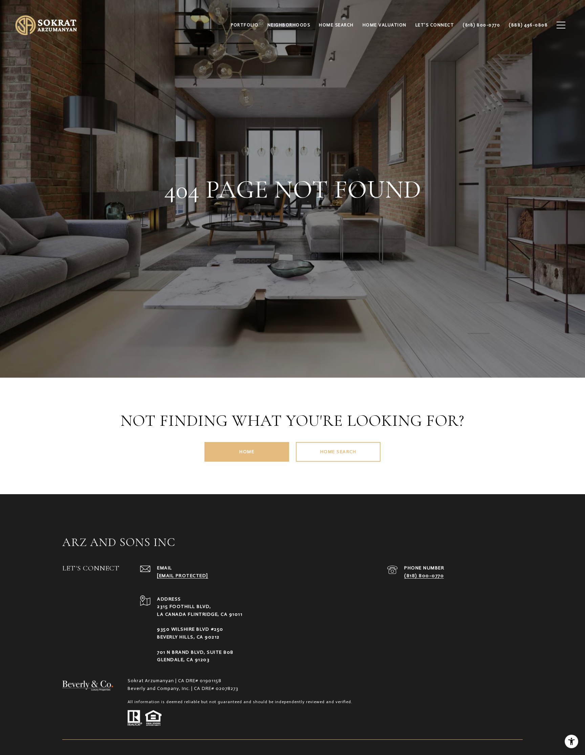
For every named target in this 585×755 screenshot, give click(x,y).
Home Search (338, 452)
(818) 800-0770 (424, 576)
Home (246, 452)
